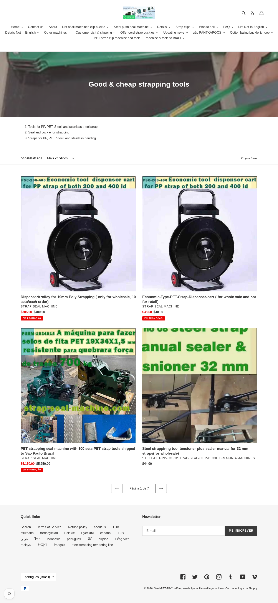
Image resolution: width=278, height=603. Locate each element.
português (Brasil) (37, 577)
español (105, 533)
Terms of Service (49, 527)
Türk (116, 527)
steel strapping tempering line (92, 545)
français (59, 545)
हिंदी (90, 539)
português (74, 539)
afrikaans (27, 533)
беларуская (49, 533)
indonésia (53, 539)
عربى (24, 539)
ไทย (37, 539)
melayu (26, 545)
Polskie (69, 533)
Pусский (87, 533)
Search (26, 527)
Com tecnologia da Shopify (241, 588)
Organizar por (31, 158)
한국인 (42, 545)
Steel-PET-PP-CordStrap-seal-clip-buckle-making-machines (189, 588)
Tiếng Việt (122, 539)
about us (100, 527)
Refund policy (77, 527)
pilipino (103, 539)
